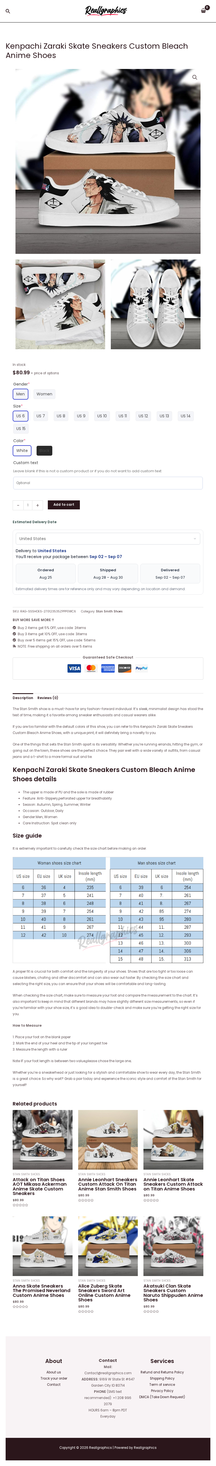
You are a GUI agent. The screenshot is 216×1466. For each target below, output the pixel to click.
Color (19, 441)
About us (53, 1372)
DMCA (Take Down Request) (162, 1397)
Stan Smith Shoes (109, 611)
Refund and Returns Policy (162, 1372)
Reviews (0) (47, 698)
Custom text (25, 462)
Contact (53, 1384)
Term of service (162, 1384)
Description (23, 698)
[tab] (23, 698)
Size (18, 406)
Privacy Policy (162, 1391)
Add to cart (63, 504)
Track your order (53, 1378)
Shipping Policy (162, 1378)
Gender (21, 384)
